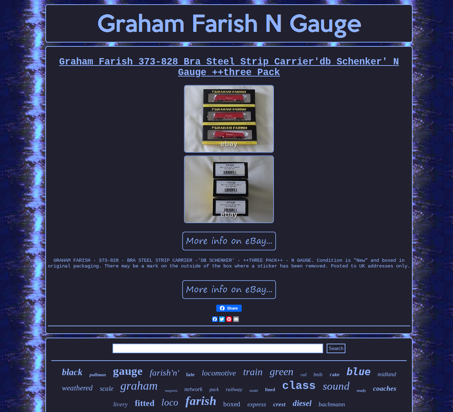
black (72, 372)
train (253, 371)
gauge (128, 371)
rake (334, 375)
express (256, 404)
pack (214, 389)
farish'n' (164, 372)
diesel (302, 403)
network (193, 389)
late (190, 374)
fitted (144, 403)
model (254, 391)
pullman (98, 374)
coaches (384, 388)
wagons (171, 390)
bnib (318, 374)
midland (387, 374)
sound (336, 386)
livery (120, 404)
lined (270, 389)
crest (279, 404)
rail (303, 374)
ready (361, 390)
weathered (77, 388)
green (281, 371)
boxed (231, 404)
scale (106, 388)
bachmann (332, 404)
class (299, 386)
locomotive (219, 372)
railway (234, 389)
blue (358, 372)
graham (139, 385)
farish (200, 401)
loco (169, 402)
